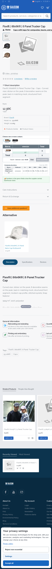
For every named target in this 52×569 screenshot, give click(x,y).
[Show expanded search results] (46, 16)
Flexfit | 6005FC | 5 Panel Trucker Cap (18, 429)
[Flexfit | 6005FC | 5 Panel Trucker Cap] (19, 411)
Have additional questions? (17, 208)
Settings (8, 556)
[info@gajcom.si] (9, 1)
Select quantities (42, 159)
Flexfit (11, 117)
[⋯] (4, 1)
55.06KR (7, 354)
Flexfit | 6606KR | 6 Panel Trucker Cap (23, 350)
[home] (7, 30)
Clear (32, 159)
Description (10, 262)
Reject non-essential (13, 549)
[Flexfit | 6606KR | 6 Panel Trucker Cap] (9, 465)
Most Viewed (24, 454)
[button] (6, 34)
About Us (6, 501)
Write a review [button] (31, 79)
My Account (30, 501)
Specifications (27, 262)
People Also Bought (26, 389)
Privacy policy (8, 544)
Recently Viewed (10, 454)
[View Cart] (48, 7)
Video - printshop (11, 73)
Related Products (9, 389)
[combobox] (22, 16)
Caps (15, 354)
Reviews (43, 262)
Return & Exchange (11, 196)
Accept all (9, 563)
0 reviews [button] (18, 79)
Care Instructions (10, 190)
